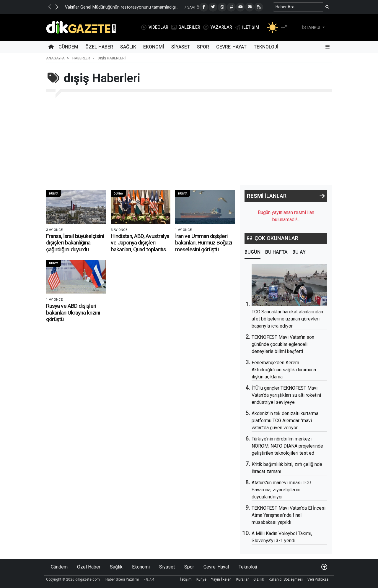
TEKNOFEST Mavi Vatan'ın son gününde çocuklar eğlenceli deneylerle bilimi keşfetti (283, 344)
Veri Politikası (318, 579)
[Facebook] (203, 7)
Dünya (53, 193)
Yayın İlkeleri (221, 579)
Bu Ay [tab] (299, 252)
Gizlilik (258, 579)
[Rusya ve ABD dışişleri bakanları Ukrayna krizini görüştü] (76, 277)
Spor (203, 47)
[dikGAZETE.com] (81, 27)
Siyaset (180, 47)
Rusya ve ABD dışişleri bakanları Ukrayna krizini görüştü (73, 312)
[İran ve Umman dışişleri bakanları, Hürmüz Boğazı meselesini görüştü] (205, 207)
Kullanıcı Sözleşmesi (286, 579)
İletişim (186, 579)
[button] (49, 7)
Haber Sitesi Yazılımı (122, 579)
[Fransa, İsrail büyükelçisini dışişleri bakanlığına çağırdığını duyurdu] (76, 207)
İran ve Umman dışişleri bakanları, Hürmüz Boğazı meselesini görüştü (203, 243)
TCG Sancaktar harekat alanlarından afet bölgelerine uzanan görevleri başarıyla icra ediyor (287, 319)
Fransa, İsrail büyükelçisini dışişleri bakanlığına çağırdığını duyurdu (75, 243)
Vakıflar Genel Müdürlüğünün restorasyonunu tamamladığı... (121, 7)
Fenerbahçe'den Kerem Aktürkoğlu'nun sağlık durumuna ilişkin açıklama (284, 370)
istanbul (311, 27)
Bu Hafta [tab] (276, 252)
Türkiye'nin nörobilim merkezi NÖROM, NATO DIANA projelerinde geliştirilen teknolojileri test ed (287, 446)
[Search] (327, 7)
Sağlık (128, 47)
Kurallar (242, 579)
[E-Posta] (249, 7)
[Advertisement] (189, 141)
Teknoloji (266, 47)
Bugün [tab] (252, 252)
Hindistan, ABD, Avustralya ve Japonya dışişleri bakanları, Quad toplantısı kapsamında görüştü (140, 246)
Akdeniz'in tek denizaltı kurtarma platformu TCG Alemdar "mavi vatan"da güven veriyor (285, 420)
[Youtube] (240, 7)
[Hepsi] (322, 196)
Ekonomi (153, 47)
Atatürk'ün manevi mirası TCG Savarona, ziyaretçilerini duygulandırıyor (281, 490)
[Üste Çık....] (324, 567)
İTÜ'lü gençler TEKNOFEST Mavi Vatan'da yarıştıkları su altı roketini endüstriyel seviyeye (286, 395)
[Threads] (231, 7)
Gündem (68, 47)
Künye (201, 579)
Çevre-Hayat (231, 47)
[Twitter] (212, 7)
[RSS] (258, 7)
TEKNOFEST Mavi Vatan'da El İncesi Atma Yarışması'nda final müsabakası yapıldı (288, 515)
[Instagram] (222, 7)
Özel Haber (99, 47)
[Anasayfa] (51, 47)
